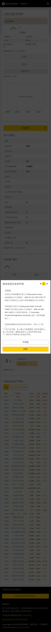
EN (47, 284)
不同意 (25, 342)
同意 (25, 349)
